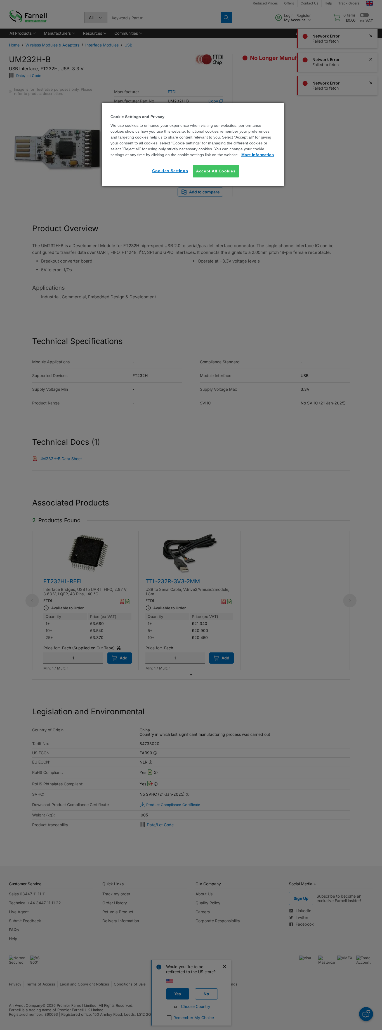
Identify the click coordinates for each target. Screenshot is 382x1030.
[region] (193, 144)
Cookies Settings (170, 170)
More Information (257, 155)
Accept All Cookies (216, 171)
